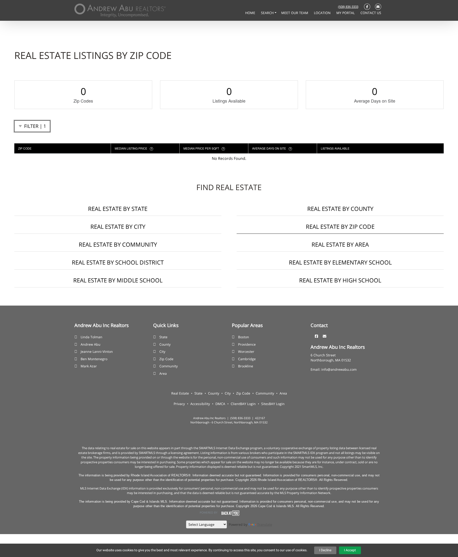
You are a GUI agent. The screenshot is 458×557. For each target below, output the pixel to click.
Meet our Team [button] (295, 12)
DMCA (220, 403)
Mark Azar (89, 366)
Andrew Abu (90, 344)
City (162, 351)
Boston (243, 337)
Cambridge (247, 359)
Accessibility (200, 403)
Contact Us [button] (370, 12)
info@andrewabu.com (339, 369)
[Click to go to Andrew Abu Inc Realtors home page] (120, 10)
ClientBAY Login (243, 403)
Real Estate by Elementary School (340, 262)
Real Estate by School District (118, 262)
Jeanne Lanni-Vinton (97, 351)
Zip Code (166, 359)
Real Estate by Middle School (117, 280)
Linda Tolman (91, 337)
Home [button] (250, 12)
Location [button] (323, 12)
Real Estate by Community (118, 244)
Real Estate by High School (340, 280)
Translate (264, 524)
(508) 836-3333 (348, 7)
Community (168, 366)
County (165, 344)
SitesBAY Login (273, 403)
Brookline (245, 366)
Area (163, 373)
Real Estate (180, 393)
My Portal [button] (346, 12)
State (163, 337)
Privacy (179, 403)
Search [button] (268, 12)
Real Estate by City (117, 226)
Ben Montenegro (94, 359)
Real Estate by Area (340, 244)
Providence (247, 344)
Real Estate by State (117, 209)
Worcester (246, 351)
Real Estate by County (340, 209)
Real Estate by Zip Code (340, 226)
